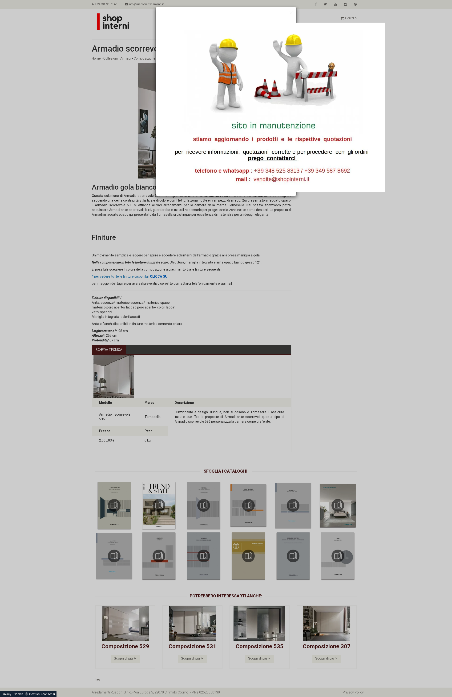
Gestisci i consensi (42, 694)
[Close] (291, 12)
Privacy (6, 694)
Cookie (18, 694)
